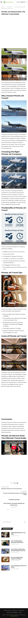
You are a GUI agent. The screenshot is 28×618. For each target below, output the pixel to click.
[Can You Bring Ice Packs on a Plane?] (5, 567)
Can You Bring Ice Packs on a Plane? (18, 566)
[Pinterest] (21, 2)
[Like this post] (11, 483)
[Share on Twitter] (14, 483)
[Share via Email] (17, 483)
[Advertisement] (14, 31)
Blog (20, 612)
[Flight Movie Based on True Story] (5, 534)
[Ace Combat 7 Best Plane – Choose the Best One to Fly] (5, 551)
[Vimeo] (24, 2)
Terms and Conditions (12, 612)
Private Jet (9, 7)
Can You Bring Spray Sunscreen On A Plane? (17, 541)
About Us (14, 610)
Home (2, 7)
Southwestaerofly (14, 616)
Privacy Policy (7, 610)
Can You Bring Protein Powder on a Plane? (17, 558)
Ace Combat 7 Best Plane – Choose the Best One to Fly (18, 549)
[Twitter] (18, 2)
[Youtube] (22, 2)
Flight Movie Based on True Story (18, 533)
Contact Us (21, 610)
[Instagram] (19, 2)
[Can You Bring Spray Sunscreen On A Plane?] (5, 543)
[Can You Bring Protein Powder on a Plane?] (5, 559)
